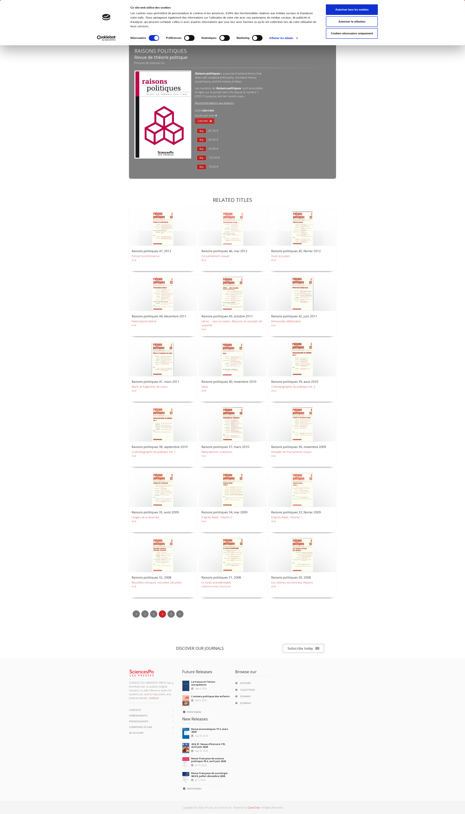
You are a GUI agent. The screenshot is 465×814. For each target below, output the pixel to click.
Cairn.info (203, 120)
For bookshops (138, 721)
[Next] (179, 614)
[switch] (189, 38)
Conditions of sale (140, 727)
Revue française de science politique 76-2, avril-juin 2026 (208, 760)
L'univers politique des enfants (210, 696)
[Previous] (136, 614)
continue (154, 698)
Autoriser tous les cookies (352, 9)
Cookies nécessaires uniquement (352, 33)
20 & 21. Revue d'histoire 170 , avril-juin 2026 (208, 745)
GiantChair (254, 807)
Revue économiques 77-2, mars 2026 (209, 730)
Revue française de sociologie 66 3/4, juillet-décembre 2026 (209, 774)
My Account (136, 732)
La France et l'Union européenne (203, 683)
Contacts (135, 710)
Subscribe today (300, 648)
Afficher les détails (281, 38)
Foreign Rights (138, 715)
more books (193, 712)
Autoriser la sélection (351, 21)
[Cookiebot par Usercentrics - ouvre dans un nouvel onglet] (106, 38)
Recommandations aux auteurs (214, 103)
